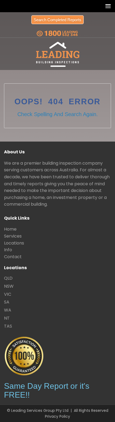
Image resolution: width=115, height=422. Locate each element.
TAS (8, 326)
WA (7, 310)
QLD (8, 278)
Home (10, 229)
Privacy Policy (57, 416)
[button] (107, 6)
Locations (14, 243)
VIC (7, 294)
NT (7, 318)
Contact (13, 257)
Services (13, 236)
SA (6, 302)
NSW (9, 286)
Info (8, 250)
